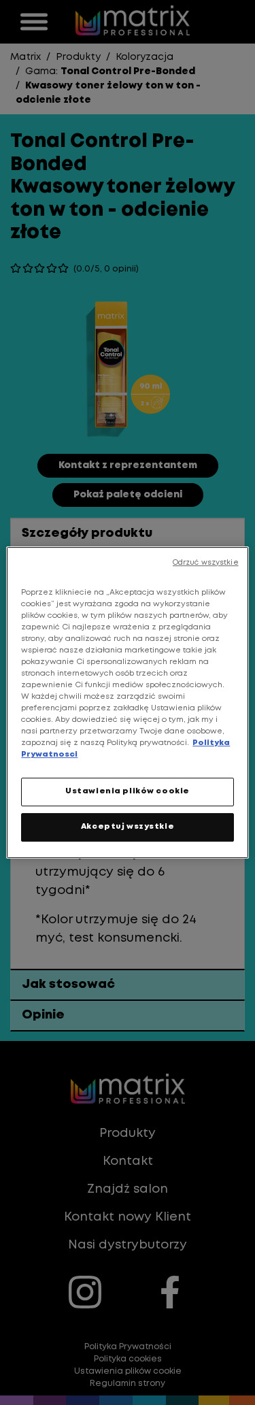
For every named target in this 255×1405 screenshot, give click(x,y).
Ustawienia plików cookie (127, 792)
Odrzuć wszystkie (206, 562)
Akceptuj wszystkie (127, 826)
